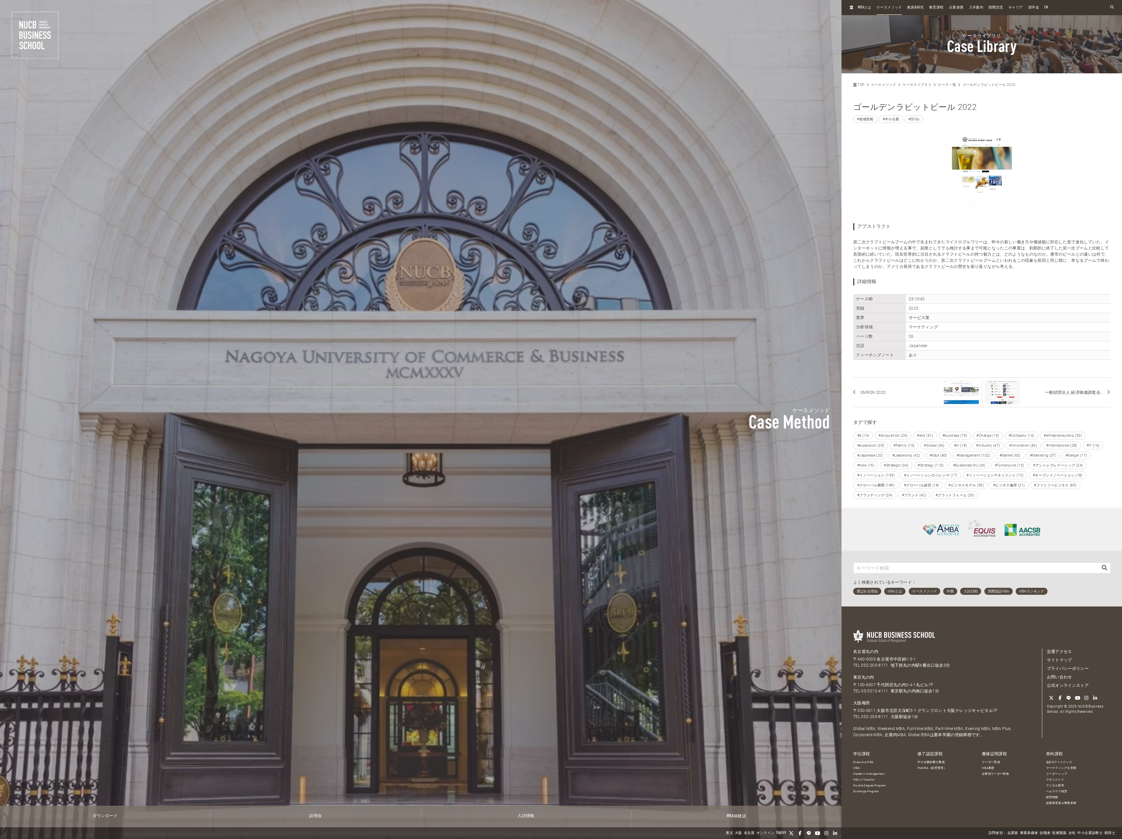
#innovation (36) (1023, 445)
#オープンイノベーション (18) (1058, 475)
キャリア (1015, 7)
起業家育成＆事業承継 (1061, 803)
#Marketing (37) (1043, 455)
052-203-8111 (874, 665)
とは (864, 7)
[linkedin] (835, 833)
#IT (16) (1093, 445)
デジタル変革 (1055, 785)
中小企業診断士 (1089, 833)
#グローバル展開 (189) (876, 485)
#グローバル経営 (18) (921, 485)
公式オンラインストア (1068, 685)
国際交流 (995, 7)
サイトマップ (1059, 660)
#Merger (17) (1076, 455)
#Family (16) (904, 445)
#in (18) (960, 445)
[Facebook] (800, 833)
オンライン (765, 833)
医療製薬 (1059, 833)
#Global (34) (934, 445)
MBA (856, 767)
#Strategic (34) (896, 465)
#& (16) (863, 436)
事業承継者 (1029, 833)
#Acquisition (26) (893, 436)
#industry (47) (988, 445)
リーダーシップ (1056, 773)
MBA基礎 (988, 767)
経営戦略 (1052, 797)
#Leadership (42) (906, 455)
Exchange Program (866, 791)
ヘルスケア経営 (1056, 791)
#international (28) (1061, 445)
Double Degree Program (869, 785)
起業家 (1012, 833)
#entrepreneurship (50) (1063, 436)
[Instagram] (826, 833)
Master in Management (869, 773)
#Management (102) (973, 455)
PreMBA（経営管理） (931, 767)
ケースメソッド (889, 7)
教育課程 (936, 7)
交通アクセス (1059, 651)
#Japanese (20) (870, 455)
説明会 (315, 816)
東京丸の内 (863, 677)
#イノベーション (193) (876, 475)
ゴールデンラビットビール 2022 (988, 85)
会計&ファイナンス (1059, 762)
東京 (729, 833)
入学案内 (976, 7)
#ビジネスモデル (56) (966, 485)
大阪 (738, 833)
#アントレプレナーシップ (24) (1058, 465)
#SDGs (914, 119)
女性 (1072, 833)
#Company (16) (1022, 436)
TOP (860, 85)
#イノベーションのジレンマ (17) (930, 475)
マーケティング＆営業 (1061, 767)
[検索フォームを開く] (1112, 7)
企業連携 (956, 7)
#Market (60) (1010, 455)
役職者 (1045, 833)
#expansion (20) (870, 445)
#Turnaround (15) (1009, 465)
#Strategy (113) (930, 465)
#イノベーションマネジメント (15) (995, 475)
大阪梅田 (861, 703)
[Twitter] (791, 833)
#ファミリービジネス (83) (1055, 485)
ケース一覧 (947, 85)
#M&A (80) (938, 455)
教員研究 (915, 7)
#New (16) (866, 465)
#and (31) (925, 436)
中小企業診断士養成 (931, 762)
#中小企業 (891, 119)
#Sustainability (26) (969, 465)
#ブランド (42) (914, 495)
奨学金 (1033, 7)
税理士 (1109, 833)
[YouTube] (817, 833)
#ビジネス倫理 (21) (1009, 485)
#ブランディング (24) (875, 495)
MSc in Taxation (864, 779)
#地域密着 (865, 119)
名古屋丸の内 (865, 651)
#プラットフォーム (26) (955, 495)
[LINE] (808, 833)
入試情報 (525, 816)
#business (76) (955, 436)
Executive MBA (863, 762)
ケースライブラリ (917, 85)
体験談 (736, 816)
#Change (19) (987, 436)
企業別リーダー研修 (995, 773)
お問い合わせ (1059, 677)
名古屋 (749, 833)
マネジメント (1055, 779)
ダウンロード (105, 816)
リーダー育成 (991, 762)
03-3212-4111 (874, 691)
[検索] (1104, 568)
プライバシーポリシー (1068, 668)
